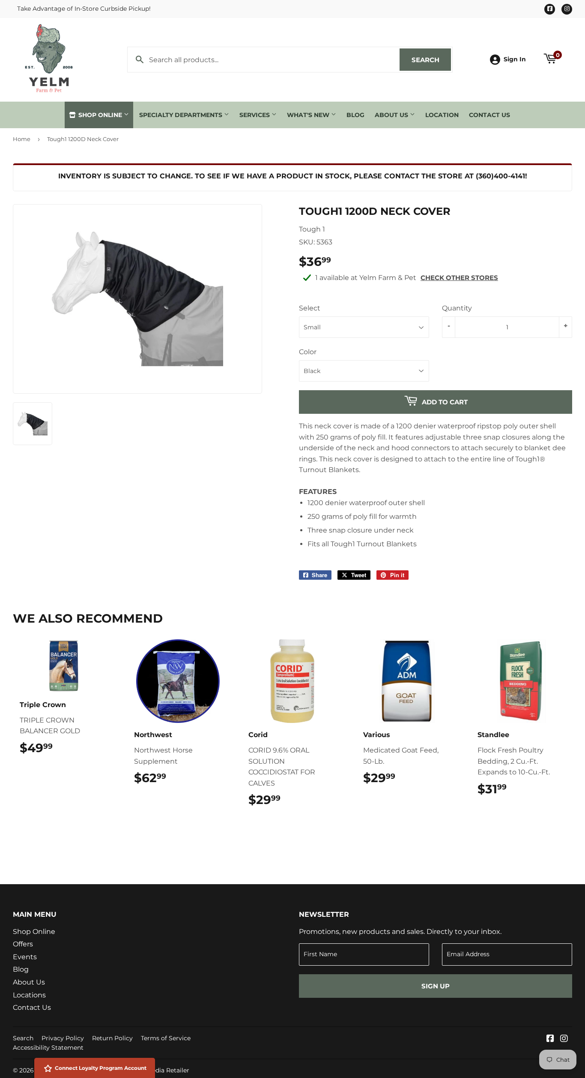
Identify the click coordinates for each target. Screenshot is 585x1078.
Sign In (515, 59)
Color (307, 352)
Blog (355, 114)
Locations (29, 995)
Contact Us (489, 114)
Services (255, 114)
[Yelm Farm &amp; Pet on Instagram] (564, 1039)
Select (309, 308)
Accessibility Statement (48, 1047)
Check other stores (459, 278)
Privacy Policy (63, 1038)
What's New (309, 114)
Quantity (457, 308)
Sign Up (435, 986)
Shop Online (100, 114)
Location (442, 114)
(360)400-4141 (500, 176)
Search (431, 60)
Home (21, 139)
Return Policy (112, 1038)
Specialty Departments (181, 114)
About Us (392, 114)
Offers (23, 944)
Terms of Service (166, 1038)
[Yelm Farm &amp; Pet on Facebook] (550, 1039)
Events (25, 957)
